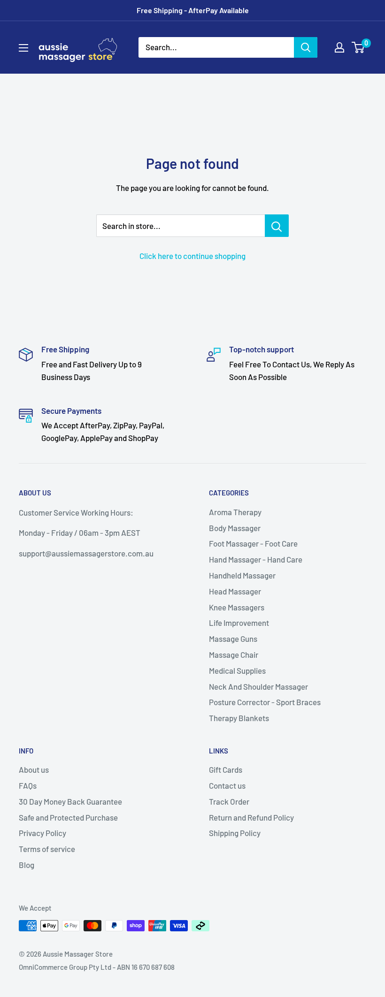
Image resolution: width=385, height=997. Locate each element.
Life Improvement (239, 622)
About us (34, 769)
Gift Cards (225, 769)
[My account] (339, 47)
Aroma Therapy (235, 512)
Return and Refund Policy (251, 817)
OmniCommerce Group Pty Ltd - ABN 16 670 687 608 (97, 967)
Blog (26, 864)
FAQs (28, 785)
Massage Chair (233, 654)
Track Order (229, 801)
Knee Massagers (236, 607)
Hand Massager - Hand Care (255, 559)
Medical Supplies (237, 670)
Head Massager (235, 591)
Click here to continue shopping (192, 255)
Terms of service (47, 848)
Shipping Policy (235, 832)
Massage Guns (233, 638)
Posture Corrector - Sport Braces (265, 702)
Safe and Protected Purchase (68, 817)
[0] (358, 47)
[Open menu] (23, 48)
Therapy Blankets (239, 718)
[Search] (305, 47)
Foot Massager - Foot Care (253, 543)
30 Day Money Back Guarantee (70, 801)
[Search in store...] (277, 225)
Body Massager (235, 528)
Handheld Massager (242, 575)
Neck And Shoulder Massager (258, 686)
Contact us (227, 785)
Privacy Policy (42, 832)
